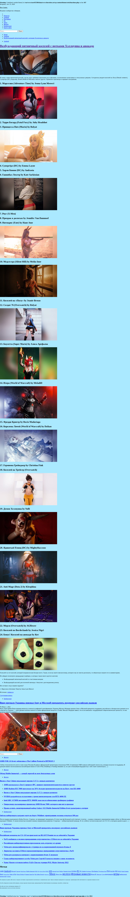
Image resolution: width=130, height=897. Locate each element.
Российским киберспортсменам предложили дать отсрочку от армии (32, 843)
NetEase (61, 871)
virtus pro (46, 874)
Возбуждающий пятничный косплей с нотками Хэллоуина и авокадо (47, 46)
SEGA (119, 871)
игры (116, 873)
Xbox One (59, 874)
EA (38, 871)
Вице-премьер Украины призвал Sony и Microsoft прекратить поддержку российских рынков (48, 703)
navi (58, 871)
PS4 (108, 871)
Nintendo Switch (67, 871)
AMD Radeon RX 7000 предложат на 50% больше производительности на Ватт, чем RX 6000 (42, 789)
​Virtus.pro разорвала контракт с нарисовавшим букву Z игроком (31, 855)
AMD (2, 871)
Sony (1, 874)
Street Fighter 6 (21, 874)
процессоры (3, 876)
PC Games (83, 871)
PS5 (116, 871)
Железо (6, 24)
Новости (6, 16)
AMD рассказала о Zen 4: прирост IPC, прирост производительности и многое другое (39, 785)
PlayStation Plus (102, 871)
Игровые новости (81, 873)
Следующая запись (6, 695)
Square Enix (6, 874)
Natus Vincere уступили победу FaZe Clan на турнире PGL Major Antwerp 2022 (36, 862)
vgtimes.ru (10, 692)
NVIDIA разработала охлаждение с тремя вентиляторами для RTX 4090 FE (35, 796)
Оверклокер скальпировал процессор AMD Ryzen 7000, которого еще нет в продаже (38, 804)
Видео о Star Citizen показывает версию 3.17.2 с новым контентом (27, 781)
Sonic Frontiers (125, 871)
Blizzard (13, 871)
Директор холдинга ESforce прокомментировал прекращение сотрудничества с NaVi (39, 851)
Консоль (99, 874)
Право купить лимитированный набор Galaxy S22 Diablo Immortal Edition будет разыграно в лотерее (46, 808)
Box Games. (4, 7)
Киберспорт (8, 26)
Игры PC (94, 874)
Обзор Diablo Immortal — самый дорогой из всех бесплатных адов (27, 773)
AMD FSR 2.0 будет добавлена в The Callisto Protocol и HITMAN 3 (27, 761)
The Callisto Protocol (39, 874)
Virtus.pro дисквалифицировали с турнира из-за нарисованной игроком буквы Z (37, 847)
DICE (36, 871)
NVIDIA (74, 871)
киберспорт (123, 874)
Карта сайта (8, 28)
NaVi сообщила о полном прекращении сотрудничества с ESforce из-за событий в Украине (41, 839)
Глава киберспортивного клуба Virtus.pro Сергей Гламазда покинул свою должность (39, 859)
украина (9, 876)
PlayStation (7, 19)
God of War (42, 871)
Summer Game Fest (29, 874)
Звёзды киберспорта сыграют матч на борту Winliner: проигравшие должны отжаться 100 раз (39, 815)
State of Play (13, 874)
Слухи (103, 874)
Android (6, 17)
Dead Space (23, 871)
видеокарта (109, 874)
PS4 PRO (112, 871)
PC (5, 21)
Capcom (18, 871)
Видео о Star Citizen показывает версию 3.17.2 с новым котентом (30, 793)
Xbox (5, 22)
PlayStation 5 (95, 871)
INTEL (46, 871)
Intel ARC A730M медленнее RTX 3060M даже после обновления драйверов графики (39, 800)
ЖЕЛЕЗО (66, 874)
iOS (50, 871)
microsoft (54, 871)
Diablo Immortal (30, 871)
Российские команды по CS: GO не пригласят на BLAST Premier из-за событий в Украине (37, 835)
